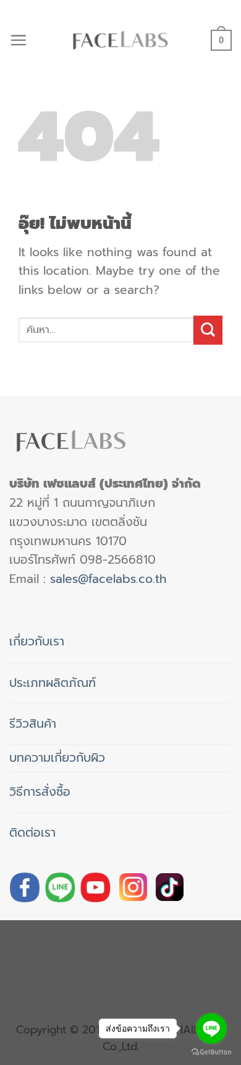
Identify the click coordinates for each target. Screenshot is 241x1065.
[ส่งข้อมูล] (207, 330)
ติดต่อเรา (32, 833)
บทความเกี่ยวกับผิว (57, 758)
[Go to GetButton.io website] (211, 1052)
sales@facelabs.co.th (108, 579)
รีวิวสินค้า (32, 724)
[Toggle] (78, 637)
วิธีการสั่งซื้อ (39, 792)
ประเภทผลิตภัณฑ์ (52, 683)
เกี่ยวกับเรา (36, 641)
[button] (18, 40)
